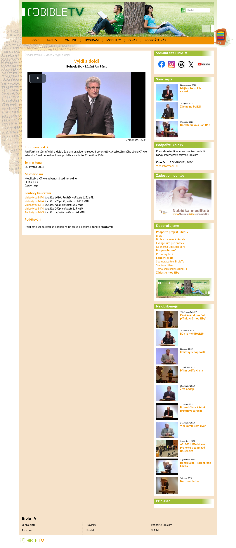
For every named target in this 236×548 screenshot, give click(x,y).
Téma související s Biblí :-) (171, 269)
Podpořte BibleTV (169, 145)
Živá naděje (187, 389)
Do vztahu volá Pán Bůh (195, 125)
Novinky (91, 525)
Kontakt (91, 530)
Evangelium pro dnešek (170, 243)
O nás (133, 40)
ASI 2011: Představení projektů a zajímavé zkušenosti (193, 448)
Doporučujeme (167, 226)
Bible (159, 235)
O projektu (28, 525)
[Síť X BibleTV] (191, 69)
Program (91, 40)
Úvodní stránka (34, 55)
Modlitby (113, 40)
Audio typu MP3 (34, 212)
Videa (49, 55)
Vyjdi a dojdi (62, 55)
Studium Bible (164, 265)
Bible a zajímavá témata (170, 239)
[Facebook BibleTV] (161, 69)
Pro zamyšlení (164, 254)
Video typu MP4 (34, 197)
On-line (71, 40)
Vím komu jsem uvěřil (193, 426)
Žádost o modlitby (170, 176)
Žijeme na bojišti (190, 106)
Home (34, 40)
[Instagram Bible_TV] (171, 69)
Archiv (52, 40)
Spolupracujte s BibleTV (170, 261)
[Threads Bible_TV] (181, 69)
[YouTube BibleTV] (203, 69)
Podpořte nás (155, 40)
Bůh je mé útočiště (192, 333)
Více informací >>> (167, 166)
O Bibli (155, 530)
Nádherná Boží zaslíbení (170, 247)
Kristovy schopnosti (192, 352)
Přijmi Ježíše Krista (191, 370)
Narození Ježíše (189, 481)
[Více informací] (183, 216)
